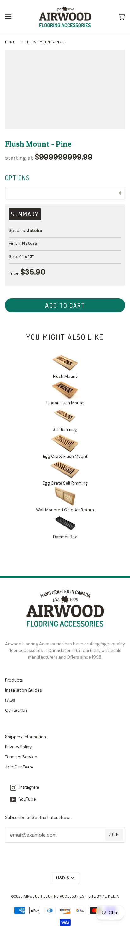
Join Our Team (19, 767)
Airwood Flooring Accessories (54, 896)
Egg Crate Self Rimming (65, 483)
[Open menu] (14, 17)
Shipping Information (25, 736)
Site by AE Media (103, 896)
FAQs (10, 700)
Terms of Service (21, 757)
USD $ (62, 878)
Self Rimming (65, 429)
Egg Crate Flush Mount (65, 456)
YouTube (26, 799)
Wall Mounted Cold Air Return (65, 510)
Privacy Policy (18, 747)
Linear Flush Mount (65, 402)
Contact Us (16, 710)
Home (10, 42)
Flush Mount (65, 376)
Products (14, 680)
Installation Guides (23, 690)
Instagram (27, 787)
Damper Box (65, 536)
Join (114, 834)
